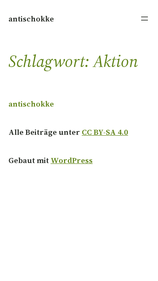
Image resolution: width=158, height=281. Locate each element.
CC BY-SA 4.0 (105, 132)
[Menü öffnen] (144, 18)
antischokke (31, 18)
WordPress (72, 160)
